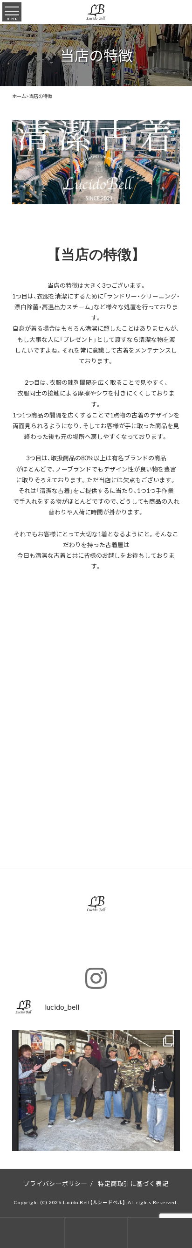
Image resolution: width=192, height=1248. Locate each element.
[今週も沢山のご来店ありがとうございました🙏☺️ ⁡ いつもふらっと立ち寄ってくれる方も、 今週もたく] (96, 1114)
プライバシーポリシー (55, 1183)
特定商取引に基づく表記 (133, 1183)
